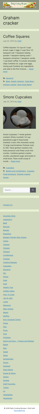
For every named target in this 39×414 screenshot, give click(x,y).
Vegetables (8, 395)
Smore (6, 177)
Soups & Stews (9, 373)
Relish (5, 345)
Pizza (5, 330)
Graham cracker (9, 85)
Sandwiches (8, 359)
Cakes (5, 241)
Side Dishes (8, 370)
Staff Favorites (9, 384)
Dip (4, 273)
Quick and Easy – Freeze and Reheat (18, 341)
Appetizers (7, 220)
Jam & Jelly (8, 298)
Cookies (6, 259)
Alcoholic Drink (9, 216)
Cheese (6, 245)
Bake (8, 81)
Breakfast (7, 234)
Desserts (9, 78)
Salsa (5, 355)
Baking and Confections (16, 171)
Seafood (6, 366)
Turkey (6, 388)
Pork (5, 334)
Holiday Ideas (9, 291)
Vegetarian (7, 398)
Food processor (9, 174)
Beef (5, 223)
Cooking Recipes (10, 262)
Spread (6, 380)
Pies (5, 327)
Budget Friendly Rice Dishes (15, 237)
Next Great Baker (24, 85)
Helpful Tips (8, 287)
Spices (6, 377)
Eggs (5, 280)
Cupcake (30, 171)
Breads (6, 230)
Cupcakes (10, 168)
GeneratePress (19, 411)
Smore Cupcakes (17, 97)
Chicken (6, 248)
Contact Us (7, 205)
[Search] (33, 190)
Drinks (5, 277)
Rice (5, 348)
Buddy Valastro (17, 81)
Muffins (6, 316)
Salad (5, 352)
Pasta (5, 323)
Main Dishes (8, 309)
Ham (5, 284)
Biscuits (6, 227)
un (4, 391)
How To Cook (8, 295)
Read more (15, 161)
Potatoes (7, 337)
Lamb (5, 302)
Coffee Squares (16, 36)
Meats (5, 312)
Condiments (8, 255)
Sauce (5, 363)
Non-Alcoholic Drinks (12, 320)
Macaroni (7, 305)
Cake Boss (29, 81)
